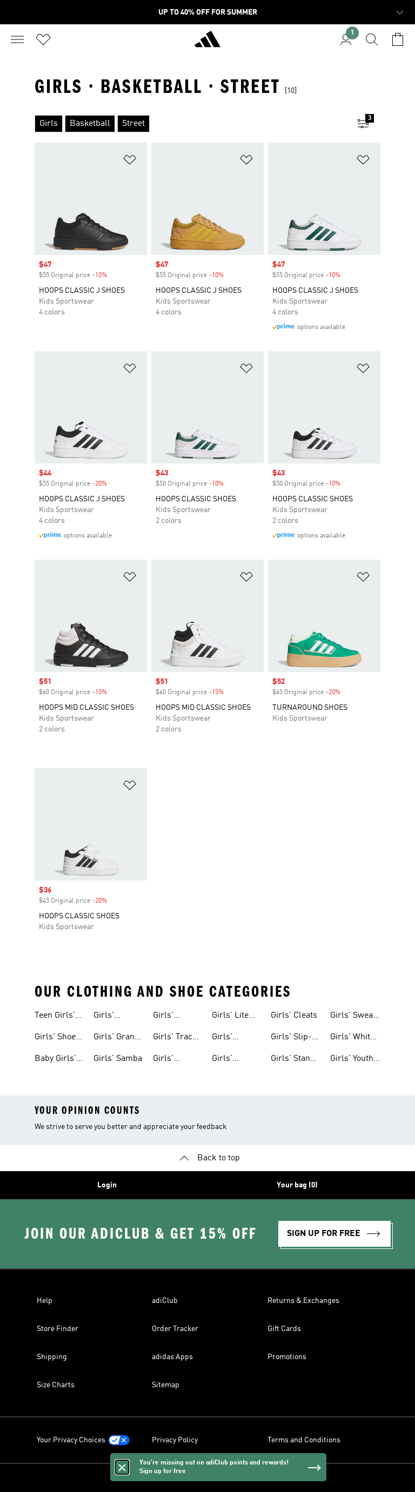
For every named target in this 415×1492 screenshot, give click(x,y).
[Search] (372, 39)
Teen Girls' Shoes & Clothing (55, 1016)
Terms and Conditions (303, 1440)
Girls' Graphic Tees (236, 1038)
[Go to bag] (398, 39)
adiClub (165, 1301)
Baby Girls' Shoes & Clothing (55, 1059)
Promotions (286, 1357)
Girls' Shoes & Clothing (57, 1038)
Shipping (52, 1357)
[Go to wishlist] (43, 39)
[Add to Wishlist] (129, 161)
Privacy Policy (175, 1440)
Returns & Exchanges (303, 1301)
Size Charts (56, 1385)
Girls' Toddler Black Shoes (235, 1059)
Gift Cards (284, 1329)
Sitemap (165, 1385)
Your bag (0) (297, 1185)
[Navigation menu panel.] (17, 39)
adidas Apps (172, 1357)
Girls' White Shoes (352, 1038)
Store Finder (57, 1329)
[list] (190, 123)
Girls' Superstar (112, 1016)
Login (107, 1185)
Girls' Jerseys (167, 1059)
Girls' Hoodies (168, 1016)
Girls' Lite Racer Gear (233, 1016)
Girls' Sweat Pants (353, 1016)
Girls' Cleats (294, 1015)
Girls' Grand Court (116, 1038)
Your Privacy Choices (71, 1440)
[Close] (122, 1467)
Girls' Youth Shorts (351, 1059)
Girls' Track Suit (175, 1038)
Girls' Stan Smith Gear (292, 1059)
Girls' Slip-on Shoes (296, 1038)
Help (44, 1301)
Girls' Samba (117, 1058)
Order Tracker (175, 1329)
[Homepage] (207, 44)
